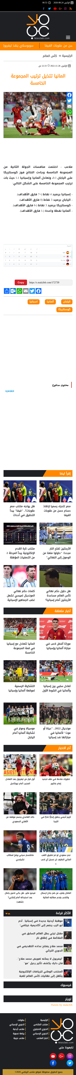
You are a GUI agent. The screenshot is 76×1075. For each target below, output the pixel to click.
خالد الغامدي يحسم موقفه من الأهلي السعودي (20, 819)
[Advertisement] (38, 225)
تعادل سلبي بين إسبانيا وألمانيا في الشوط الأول (56, 688)
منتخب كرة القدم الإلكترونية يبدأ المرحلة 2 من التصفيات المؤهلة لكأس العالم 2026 (21, 553)
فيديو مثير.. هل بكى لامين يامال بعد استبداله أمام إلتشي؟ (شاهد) (20, 897)
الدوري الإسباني (40, 1033)
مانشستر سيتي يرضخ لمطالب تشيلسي (20, 857)
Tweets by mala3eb (61, 1005)
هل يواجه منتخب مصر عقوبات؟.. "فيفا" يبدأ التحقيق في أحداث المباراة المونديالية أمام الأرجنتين (21, 510)
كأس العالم (50, 56)
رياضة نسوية (18, 1033)
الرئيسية (67, 55)
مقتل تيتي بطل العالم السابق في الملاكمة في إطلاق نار (42, 935)
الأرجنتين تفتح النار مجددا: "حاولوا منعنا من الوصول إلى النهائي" (57, 553)
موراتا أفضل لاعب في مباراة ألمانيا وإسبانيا (58, 646)
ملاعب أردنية (18, 1029)
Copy (21, 282)
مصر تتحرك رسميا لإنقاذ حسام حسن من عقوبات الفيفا (57, 510)
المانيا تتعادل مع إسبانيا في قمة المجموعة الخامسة (21, 648)
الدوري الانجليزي (40, 1029)
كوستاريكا (11, 172)
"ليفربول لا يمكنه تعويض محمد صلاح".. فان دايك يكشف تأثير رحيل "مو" (39, 961)
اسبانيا (34, 301)
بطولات (21, 1020)
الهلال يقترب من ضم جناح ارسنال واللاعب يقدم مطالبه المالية (56, 895)
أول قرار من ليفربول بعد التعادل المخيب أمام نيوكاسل (20, 781)
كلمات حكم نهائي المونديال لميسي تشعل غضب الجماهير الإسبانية (21, 595)
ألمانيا (36, 178)
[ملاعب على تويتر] (50, 8)
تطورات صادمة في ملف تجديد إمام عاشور (56, 781)
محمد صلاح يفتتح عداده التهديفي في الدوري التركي (40, 948)
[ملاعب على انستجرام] (66, 8)
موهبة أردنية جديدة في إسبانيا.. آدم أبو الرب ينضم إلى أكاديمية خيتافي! (40, 923)
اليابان (62, 178)
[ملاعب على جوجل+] (60, 8)
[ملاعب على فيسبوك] (44, 8)
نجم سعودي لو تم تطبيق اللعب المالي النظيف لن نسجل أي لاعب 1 (56, 859)
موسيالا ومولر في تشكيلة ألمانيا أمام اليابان (24, 733)
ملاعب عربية (18, 1038)
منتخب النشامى (40, 1024)
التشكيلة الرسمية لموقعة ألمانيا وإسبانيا (21, 688)
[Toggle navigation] (68, 37)
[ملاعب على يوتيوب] (55, 8)
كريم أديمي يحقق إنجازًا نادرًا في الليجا (56, 819)
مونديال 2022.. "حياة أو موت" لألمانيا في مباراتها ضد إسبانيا (57, 733)
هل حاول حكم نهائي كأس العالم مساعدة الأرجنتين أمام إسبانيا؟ (58, 595)
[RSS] (71, 8)
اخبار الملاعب (42, 1038)
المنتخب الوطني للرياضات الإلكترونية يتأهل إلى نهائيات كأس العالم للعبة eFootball (41, 976)
